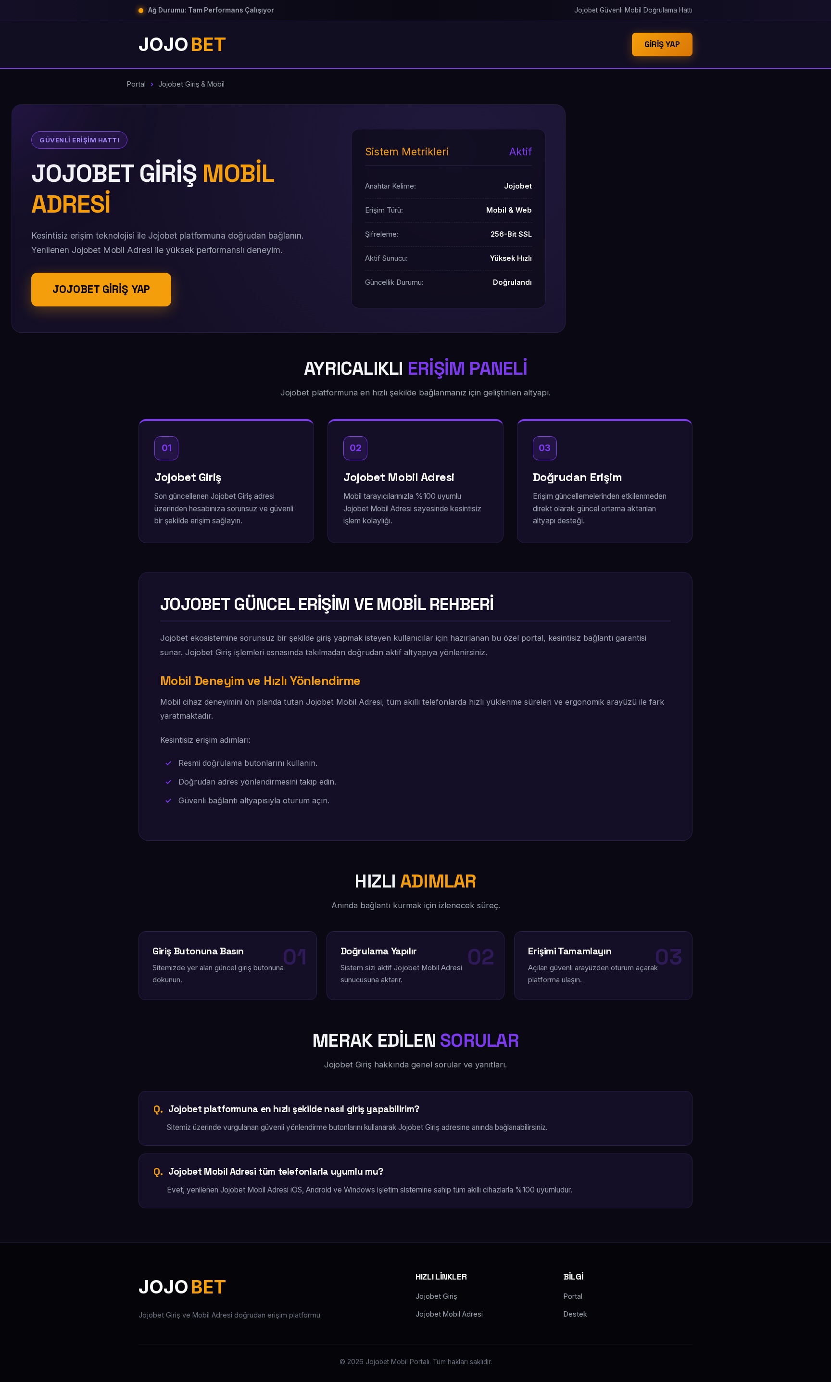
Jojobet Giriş (436, 1296)
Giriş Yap (662, 44)
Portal (136, 84)
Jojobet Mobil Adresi (449, 1314)
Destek (575, 1314)
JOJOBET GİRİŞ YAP (101, 289)
